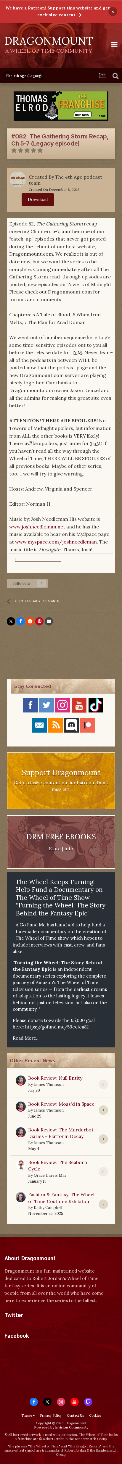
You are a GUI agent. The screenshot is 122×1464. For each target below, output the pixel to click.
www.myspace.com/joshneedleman (56, 542)
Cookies (95, 1415)
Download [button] (38, 199)
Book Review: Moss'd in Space (61, 1104)
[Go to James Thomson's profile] (21, 1081)
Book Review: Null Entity (55, 1078)
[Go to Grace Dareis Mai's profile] (21, 1165)
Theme (27, 1415)
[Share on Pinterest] (39, 621)
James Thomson (49, 1084)
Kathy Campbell (48, 1207)
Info (68, 849)
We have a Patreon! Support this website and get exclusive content (57, 11)
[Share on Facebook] (20, 621)
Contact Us (75, 1415)
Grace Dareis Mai (50, 1175)
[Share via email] (49, 621)
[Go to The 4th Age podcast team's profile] (18, 179)
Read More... (26, 1038)
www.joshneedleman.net (37, 527)
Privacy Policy (51, 1415)
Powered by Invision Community (61, 1427)
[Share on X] (11, 621)
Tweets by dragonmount (30, 1325)
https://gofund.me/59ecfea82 (57, 1027)
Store (55, 849)
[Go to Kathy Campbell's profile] (21, 1197)
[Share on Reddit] (30, 621)
